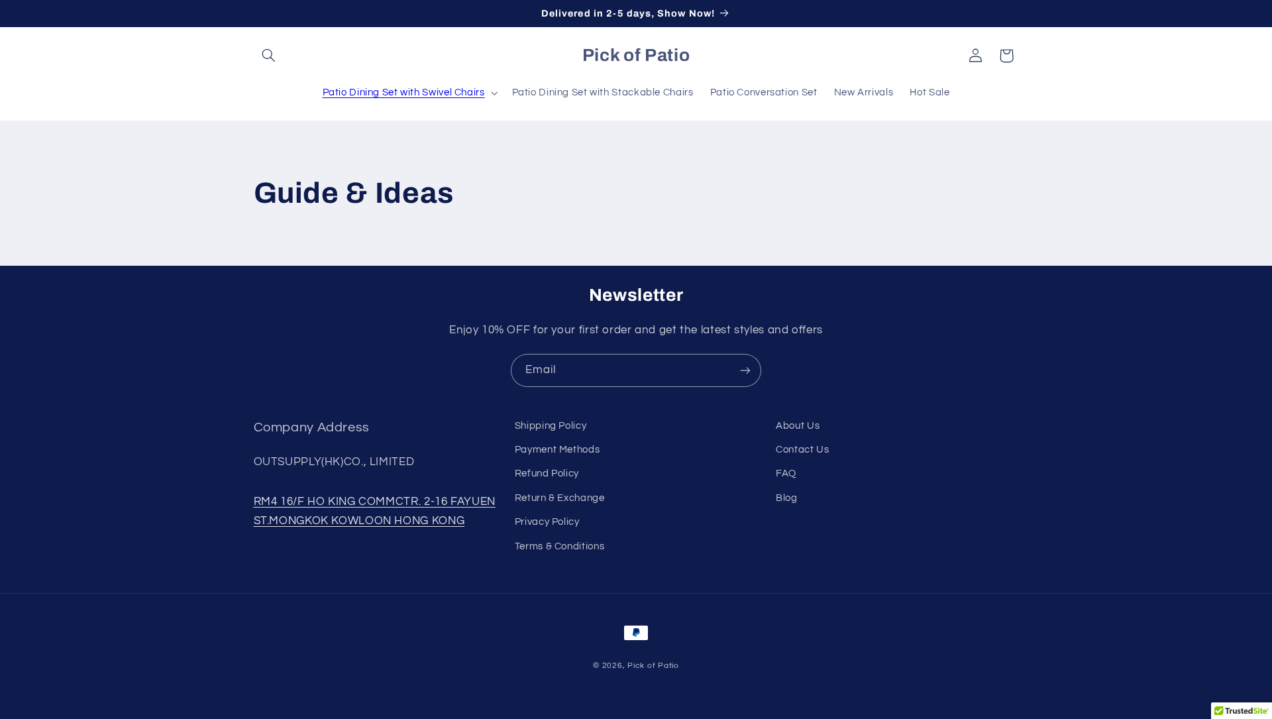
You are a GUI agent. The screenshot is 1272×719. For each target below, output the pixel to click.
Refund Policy (547, 473)
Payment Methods (557, 450)
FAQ (786, 473)
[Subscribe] (745, 370)
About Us (798, 426)
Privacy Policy (547, 522)
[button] (269, 55)
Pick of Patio (653, 665)
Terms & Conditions (559, 546)
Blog (787, 498)
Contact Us (802, 450)
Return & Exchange (560, 498)
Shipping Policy (550, 426)
